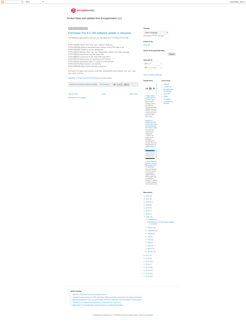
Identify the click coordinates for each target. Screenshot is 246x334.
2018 (148, 217)
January (151, 252)
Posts (148, 64)
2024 (148, 199)
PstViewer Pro (117, 38)
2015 (148, 261)
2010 (148, 276)
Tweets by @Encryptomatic (153, 75)
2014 (148, 264)
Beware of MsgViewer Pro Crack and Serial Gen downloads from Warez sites (151, 124)
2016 (148, 258)
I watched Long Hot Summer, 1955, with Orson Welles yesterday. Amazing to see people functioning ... (107, 297)
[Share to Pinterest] (128, 84)
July (149, 237)
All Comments (151, 68)
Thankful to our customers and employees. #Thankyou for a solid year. (96, 302)
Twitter (165, 96)
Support (166, 84)
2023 (148, 202)
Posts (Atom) (82, 98)
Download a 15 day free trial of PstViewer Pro (85, 78)
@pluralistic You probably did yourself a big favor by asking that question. (97, 305)
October (150, 228)
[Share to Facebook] (125, 84)
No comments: (105, 84)
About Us (166, 94)
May (149, 243)
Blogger (150, 315)
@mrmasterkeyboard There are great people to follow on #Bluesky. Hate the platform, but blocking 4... (107, 300)
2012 (148, 270)
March (150, 249)
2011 (148, 273)
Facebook (166, 99)
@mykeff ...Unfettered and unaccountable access (89, 294)
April (149, 246)
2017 (148, 255)
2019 (148, 214)
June (149, 240)
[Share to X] (123, 84)
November (151, 219)
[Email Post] (114, 84)
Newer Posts (73, 94)
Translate (160, 36)
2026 (148, 196)
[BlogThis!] (120, 84)
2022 (148, 205)
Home (103, 94)
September (152, 231)
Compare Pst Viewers (168, 102)
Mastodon (147, 45)
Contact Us (167, 87)
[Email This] (118, 84)
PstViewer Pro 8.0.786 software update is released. (99, 33)
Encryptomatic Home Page (168, 90)
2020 (148, 211)
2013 (148, 267)
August (150, 234)
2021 (148, 208)
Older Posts (133, 94)
